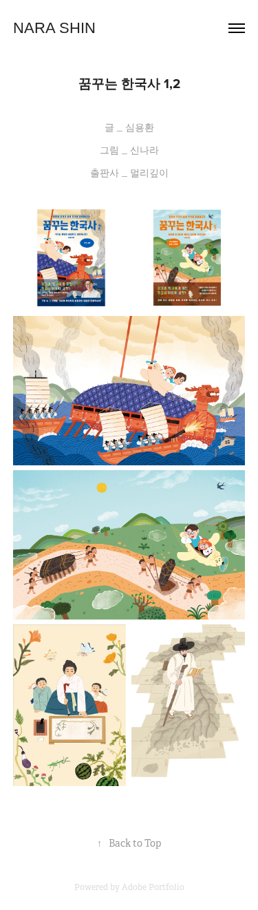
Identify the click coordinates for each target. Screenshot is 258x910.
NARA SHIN (54, 27)
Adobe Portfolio (153, 887)
